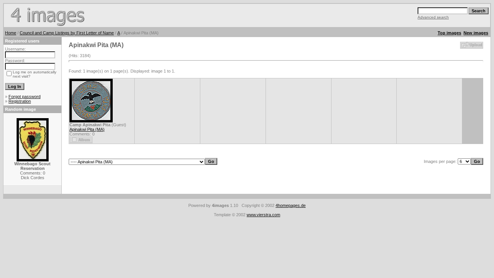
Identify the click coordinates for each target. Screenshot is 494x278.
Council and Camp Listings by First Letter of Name (67, 33)
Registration (19, 101)
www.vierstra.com (263, 214)
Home (10, 33)
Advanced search (433, 17)
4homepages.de (291, 205)
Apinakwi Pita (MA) (87, 129)
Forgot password (24, 96)
